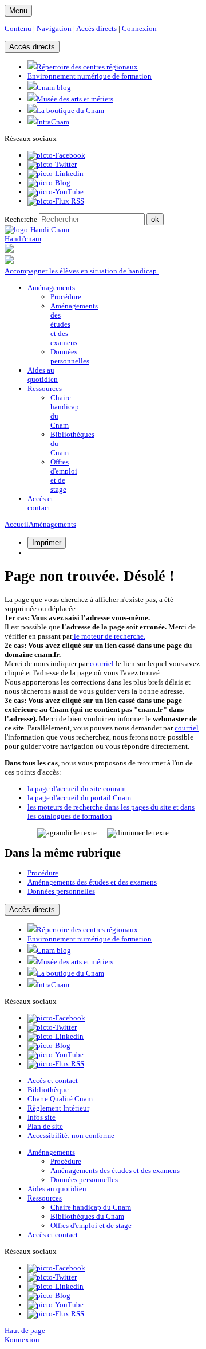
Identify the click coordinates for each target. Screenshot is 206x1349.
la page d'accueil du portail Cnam (79, 797)
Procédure (65, 296)
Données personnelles (69, 356)
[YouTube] (55, 191)
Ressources (44, 1198)
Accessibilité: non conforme (70, 1135)
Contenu (18, 28)
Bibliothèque (48, 1089)
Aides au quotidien (56, 1188)
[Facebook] (56, 155)
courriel (102, 663)
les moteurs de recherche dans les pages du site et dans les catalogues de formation (111, 811)
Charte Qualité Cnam (60, 1098)
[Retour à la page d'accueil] (37, 229)
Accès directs (96, 28)
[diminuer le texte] (138, 833)
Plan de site (45, 1126)
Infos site (41, 1117)
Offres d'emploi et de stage (63, 476)
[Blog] (48, 182)
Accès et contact (52, 1080)
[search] (92, 219)
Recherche (21, 219)
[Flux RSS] (55, 201)
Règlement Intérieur (58, 1108)
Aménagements (52, 524)
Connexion (139, 28)
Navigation (54, 28)
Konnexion (22, 1339)
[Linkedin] (55, 173)
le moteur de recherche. (108, 636)
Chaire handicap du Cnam (90, 1207)
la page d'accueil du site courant (76, 788)
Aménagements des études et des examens (92, 882)
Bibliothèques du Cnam (87, 1216)
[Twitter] (52, 164)
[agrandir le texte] (67, 833)
